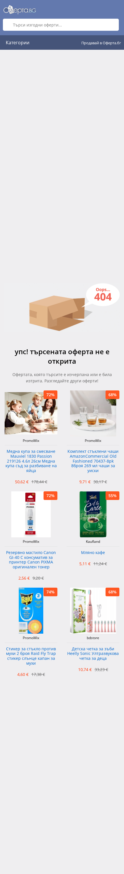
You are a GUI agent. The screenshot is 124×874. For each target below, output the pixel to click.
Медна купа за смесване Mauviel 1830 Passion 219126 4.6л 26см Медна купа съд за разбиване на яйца (31, 461)
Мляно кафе (93, 552)
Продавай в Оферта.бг (101, 42)
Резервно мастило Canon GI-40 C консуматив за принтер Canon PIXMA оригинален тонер (31, 560)
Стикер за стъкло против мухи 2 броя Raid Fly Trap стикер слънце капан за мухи (31, 656)
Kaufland (93, 542)
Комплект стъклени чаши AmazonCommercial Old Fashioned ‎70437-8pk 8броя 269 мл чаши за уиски (93, 461)
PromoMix (31, 441)
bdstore (93, 638)
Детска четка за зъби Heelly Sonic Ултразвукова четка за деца (93, 654)
